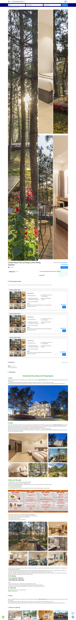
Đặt (64, 307)
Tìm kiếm (65, 5)
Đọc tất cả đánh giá (64, 362)
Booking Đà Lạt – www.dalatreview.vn (19, 589)
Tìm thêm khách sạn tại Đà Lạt (14, 7)
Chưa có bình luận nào (12, 367)
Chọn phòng (64, 267)
